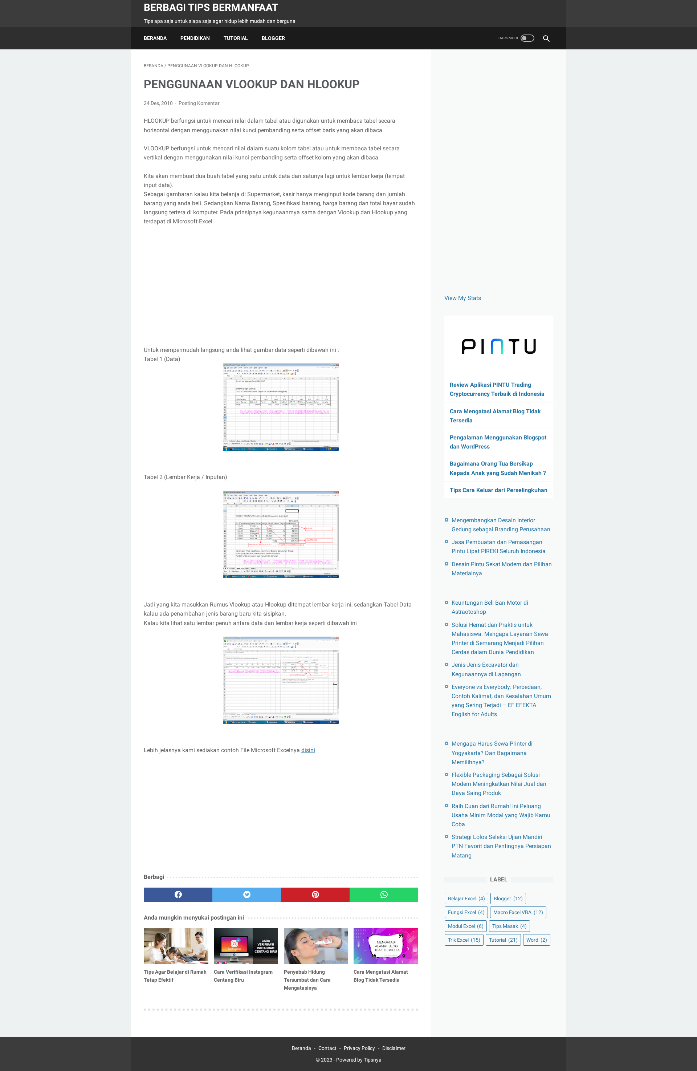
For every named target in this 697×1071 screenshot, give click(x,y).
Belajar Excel (466, 898)
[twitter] (246, 895)
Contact (327, 1048)
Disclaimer (393, 1048)
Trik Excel (464, 940)
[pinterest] (315, 895)
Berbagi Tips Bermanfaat (211, 7)
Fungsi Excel (466, 912)
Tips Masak (509, 926)
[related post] (176, 946)
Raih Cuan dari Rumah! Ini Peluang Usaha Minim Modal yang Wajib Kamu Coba (501, 814)
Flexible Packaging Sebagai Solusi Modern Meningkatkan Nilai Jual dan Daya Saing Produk (499, 783)
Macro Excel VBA (518, 912)
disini (308, 750)
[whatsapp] (384, 895)
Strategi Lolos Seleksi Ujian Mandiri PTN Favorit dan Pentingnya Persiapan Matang (501, 846)
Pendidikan (195, 38)
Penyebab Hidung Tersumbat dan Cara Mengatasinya (307, 980)
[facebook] (178, 895)
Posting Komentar (199, 103)
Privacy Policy (359, 1048)
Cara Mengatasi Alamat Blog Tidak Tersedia (381, 976)
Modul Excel (466, 926)
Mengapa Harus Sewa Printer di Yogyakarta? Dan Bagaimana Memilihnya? (492, 752)
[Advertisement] (281, 286)
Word (536, 940)
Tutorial (236, 38)
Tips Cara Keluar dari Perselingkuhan (498, 490)
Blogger (273, 38)
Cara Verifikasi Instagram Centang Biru (243, 976)
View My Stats (462, 298)
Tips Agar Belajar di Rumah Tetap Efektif (175, 976)
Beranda (155, 38)
